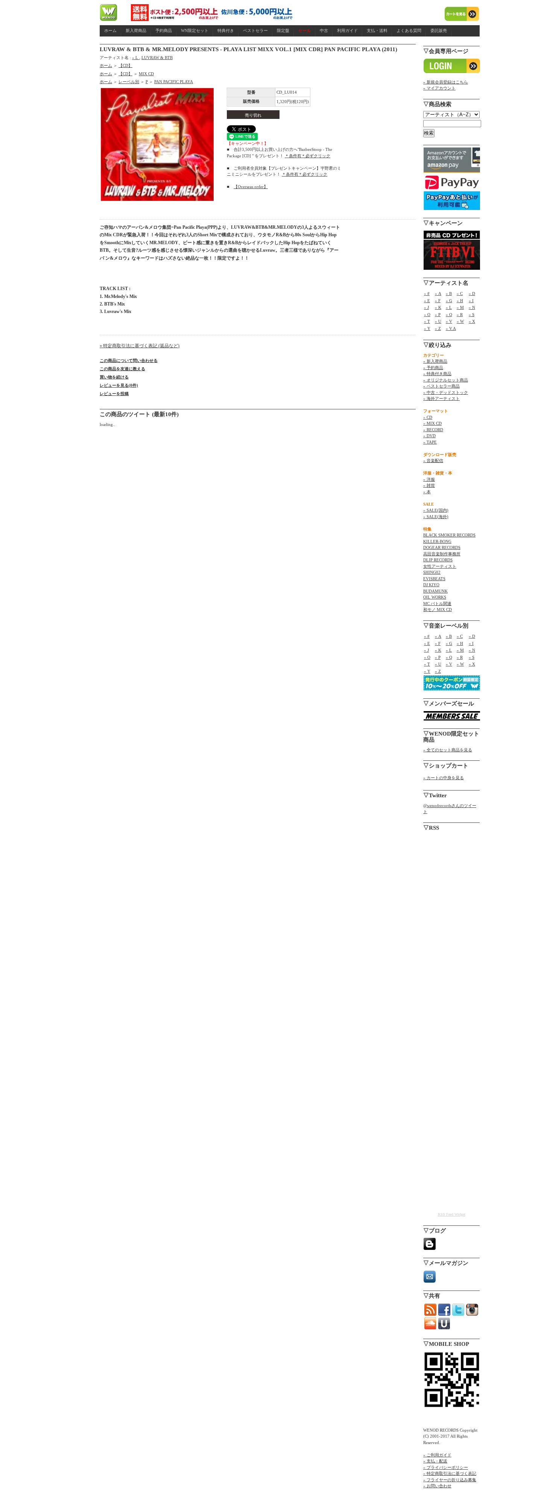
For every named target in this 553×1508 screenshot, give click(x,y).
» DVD (429, 435)
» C (460, 293)
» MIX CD (432, 423)
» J (426, 307)
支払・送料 (377, 30)
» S (471, 314)
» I (471, 300)
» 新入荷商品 (435, 361)
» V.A (451, 328)
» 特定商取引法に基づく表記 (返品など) (139, 345)
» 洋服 (429, 479)
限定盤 (283, 30)
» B (449, 293)
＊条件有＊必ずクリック (307, 156)
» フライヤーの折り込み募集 (449, 1480)
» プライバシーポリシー (445, 1467)
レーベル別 (128, 81)
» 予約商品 (433, 367)
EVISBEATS (434, 578)
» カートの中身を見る (443, 777)
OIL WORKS (434, 597)
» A (438, 293)
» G (449, 300)
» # (427, 293)
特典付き (225, 30)
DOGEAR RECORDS (441, 547)
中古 (324, 30)
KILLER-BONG (437, 541)
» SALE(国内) (435, 510)
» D (472, 293)
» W (460, 321)
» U (438, 321)
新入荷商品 (136, 30)
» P (438, 314)
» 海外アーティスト (441, 398)
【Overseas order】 (251, 186)
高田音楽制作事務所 (441, 554)
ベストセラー (255, 30)
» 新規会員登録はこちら (445, 82)
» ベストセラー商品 (441, 386)
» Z (438, 328)
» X (472, 321)
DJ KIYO (431, 584)
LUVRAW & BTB (157, 57)
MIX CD (146, 73)
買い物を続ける (114, 377)
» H (460, 300)
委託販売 (438, 30)
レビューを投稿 (114, 393)
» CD (427, 417)
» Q (449, 314)
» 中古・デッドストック (445, 392)
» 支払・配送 (435, 1461)
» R (460, 314)
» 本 (427, 491)
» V (449, 321)
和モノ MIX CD (437, 609)
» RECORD (433, 429)
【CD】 (125, 65)
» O (427, 314)
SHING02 (432, 572)
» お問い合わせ (437, 1486)
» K (438, 307)
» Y (427, 328)
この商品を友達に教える (122, 368)
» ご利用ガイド (437, 1455)
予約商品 (163, 30)
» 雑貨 (429, 485)
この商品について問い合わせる (129, 360)
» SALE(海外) (435, 516)
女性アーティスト (439, 566)
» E (427, 300)
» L (135, 57)
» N (472, 307)
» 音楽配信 (433, 460)
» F (438, 300)
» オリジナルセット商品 (445, 380)
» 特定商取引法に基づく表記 (449, 1473)
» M (460, 307)
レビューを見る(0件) (119, 385)
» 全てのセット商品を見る (447, 750)
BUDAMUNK (435, 591)
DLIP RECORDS (438, 560)
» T (427, 321)
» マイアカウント (439, 88)
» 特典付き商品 (437, 373)
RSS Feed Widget (451, 1214)
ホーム (110, 30)
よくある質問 (409, 30)
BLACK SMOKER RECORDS (449, 535)
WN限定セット (194, 30)
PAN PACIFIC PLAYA (173, 81)
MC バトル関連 (437, 603)
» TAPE (430, 442)
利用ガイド (347, 30)
